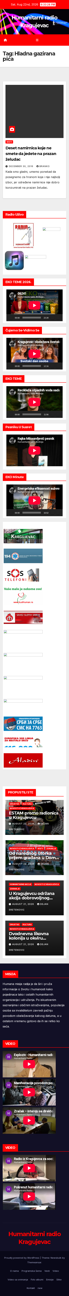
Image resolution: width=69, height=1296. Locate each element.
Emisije (50, 1279)
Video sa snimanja (18, 1279)
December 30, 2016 (21, 166)
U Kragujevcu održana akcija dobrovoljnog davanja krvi (31, 898)
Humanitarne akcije (20, 884)
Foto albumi (37, 1279)
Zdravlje (51, 848)
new (40, 1288)
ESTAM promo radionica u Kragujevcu (33, 815)
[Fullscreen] (58, 317)
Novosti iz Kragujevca (22, 808)
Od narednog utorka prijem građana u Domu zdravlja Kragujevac (33, 858)
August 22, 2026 (23, 823)
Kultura (27, 804)
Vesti (9, 142)
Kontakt (31, 1288)
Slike (59, 1279)
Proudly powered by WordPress (22, 1257)
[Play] (11, 317)
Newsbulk (56, 1257)
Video (56, 1270)
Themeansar (34, 1262)
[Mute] (52, 317)
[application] (34, 305)
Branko (44, 166)
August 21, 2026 (23, 904)
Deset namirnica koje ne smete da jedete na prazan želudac (30, 154)
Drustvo (14, 804)
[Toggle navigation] (37, 40)
